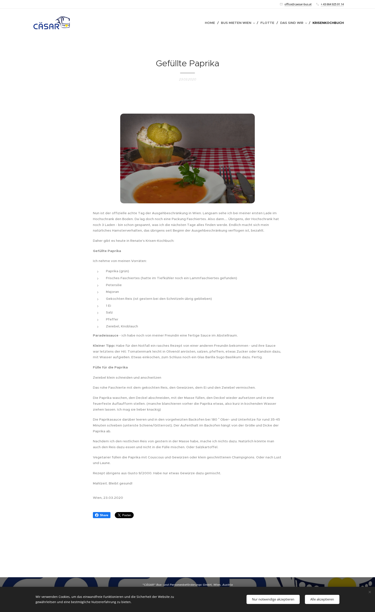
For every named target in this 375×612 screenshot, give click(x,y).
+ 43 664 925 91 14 (332, 4)
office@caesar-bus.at (298, 4)
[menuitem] (211, 22)
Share (104, 515)
